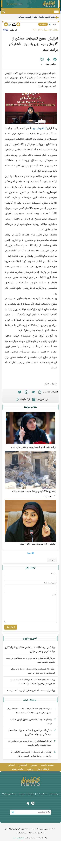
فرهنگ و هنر (43, 769)
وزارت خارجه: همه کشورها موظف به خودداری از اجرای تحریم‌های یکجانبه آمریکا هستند (33, 682)
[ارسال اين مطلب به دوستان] (42, 60)
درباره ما (31, 794)
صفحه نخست (47, 765)
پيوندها (22, 794)
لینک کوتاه (25, 399)
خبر (54, 24)
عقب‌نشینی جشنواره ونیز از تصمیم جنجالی (36, 14)
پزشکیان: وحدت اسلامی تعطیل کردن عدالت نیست (31, 691)
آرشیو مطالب (54, 794)
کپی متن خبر (42, 400)
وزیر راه (52, 560)
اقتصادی (23, 765)
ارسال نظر (10, 627)
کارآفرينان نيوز (39, 128)
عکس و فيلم (17, 769)
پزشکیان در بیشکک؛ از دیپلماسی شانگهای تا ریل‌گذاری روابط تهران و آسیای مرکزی (30, 649)
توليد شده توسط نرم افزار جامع (30, 838)
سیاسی (43, 24)
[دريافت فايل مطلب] (48, 60)
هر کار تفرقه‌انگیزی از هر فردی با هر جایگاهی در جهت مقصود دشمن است (30, 743)
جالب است (51, 64)
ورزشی (30, 769)
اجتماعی (11, 765)
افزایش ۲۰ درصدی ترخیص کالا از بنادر (38, 544)
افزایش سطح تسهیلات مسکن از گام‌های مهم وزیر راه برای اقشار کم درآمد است (33, 44)
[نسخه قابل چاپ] (55, 60)
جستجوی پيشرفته (8, 794)
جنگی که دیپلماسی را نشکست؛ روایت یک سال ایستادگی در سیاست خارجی (33, 671)
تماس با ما (41, 794)
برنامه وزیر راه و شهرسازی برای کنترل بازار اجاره (33, 447)
